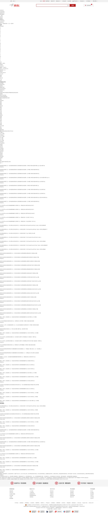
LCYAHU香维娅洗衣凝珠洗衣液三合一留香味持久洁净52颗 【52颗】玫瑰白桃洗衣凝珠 (17, 320)
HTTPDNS (82, 477)
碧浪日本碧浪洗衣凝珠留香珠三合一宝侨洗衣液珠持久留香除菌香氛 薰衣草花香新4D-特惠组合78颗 (19, 257)
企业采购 (69, 1)
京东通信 (92, 496)
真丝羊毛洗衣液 (3, 95)
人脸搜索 (8, 479)
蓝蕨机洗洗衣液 (49, 473)
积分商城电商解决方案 (60, 477)
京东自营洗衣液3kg (81, 473)
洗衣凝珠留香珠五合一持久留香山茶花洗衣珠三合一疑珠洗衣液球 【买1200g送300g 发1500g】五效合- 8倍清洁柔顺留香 (23, 245)
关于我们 (16, 502)
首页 (1, 23)
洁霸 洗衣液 (55, 473)
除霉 (1, 128)
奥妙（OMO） (3, 63)
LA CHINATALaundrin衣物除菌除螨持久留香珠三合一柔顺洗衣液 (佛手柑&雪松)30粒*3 (17, 209)
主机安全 (31, 479)
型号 (67, 479)
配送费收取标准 (33, 495)
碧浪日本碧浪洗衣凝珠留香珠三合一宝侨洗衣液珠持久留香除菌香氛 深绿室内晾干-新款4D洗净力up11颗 (20, 281)
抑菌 (1, 116)
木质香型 (2, 148)
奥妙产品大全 (17, 473)
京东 (19, 6)
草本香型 (2, 156)
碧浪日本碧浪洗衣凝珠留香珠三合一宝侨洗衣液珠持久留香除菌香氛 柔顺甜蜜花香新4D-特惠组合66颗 (20, 269)
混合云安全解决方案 (40, 479)
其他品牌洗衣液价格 (63, 473)
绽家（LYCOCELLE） (4, 68)
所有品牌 (2, 26)
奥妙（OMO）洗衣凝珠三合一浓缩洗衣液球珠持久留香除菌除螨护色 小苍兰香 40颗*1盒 (17, 368)
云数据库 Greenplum (11, 477)
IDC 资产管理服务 (76, 477)
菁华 (1, 76)
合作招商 (32, 502)
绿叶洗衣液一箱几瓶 (72, 473)
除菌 (1, 124)
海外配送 (31, 496)
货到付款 (51, 491)
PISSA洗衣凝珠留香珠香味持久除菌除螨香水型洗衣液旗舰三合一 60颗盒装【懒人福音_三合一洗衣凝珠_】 (21, 348)
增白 (1, 127)
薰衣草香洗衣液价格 (90, 473)
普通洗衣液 (5, 23)
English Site (85, 502)
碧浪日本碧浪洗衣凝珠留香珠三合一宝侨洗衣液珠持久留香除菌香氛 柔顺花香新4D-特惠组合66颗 (19, 285)
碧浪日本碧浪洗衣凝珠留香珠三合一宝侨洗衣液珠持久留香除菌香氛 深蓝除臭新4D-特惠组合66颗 (19, 273)
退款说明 (72, 493)
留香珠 (1, 85)
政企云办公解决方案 (69, 477)
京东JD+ (92, 498)
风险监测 (68, 502)
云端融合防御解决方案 (14, 479)
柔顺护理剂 (2, 87)
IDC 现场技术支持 (3, 477)
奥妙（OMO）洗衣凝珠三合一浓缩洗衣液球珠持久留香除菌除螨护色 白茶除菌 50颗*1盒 (17, 360)
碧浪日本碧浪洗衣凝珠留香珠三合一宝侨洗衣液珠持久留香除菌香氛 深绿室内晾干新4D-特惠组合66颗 (20, 265)
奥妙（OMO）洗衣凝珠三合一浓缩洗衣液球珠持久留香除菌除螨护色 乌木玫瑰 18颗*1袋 (17, 380)
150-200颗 (2, 133)
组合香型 (2, 149)
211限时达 (32, 492)
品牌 (25, 479)
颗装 (1, 107)
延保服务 (92, 493)
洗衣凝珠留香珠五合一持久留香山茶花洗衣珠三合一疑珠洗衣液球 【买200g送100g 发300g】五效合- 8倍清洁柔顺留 (23, 249)
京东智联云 (42, 477)
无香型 (1, 145)
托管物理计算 (3, 479)
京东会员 (64, 1)
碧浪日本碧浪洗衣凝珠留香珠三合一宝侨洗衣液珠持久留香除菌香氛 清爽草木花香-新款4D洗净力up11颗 (20, 313)
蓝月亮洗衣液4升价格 (32, 473)
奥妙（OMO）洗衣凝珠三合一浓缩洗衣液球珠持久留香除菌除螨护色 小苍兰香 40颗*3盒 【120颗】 (19, 332)
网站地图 (56, 479)
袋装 (1, 101)
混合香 (1, 147)
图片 (59, 479)
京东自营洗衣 (10, 473)
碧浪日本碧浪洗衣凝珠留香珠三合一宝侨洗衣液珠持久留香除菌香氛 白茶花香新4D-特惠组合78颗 (19, 309)
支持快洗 (2, 141)
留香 (1, 120)
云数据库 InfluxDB (33, 477)
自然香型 (2, 151)
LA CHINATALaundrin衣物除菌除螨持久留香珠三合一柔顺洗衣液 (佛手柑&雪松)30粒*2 (17, 205)
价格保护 (72, 492)
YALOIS (1, 74)
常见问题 (11, 495)
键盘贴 (1, 18)
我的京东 (58, 1)
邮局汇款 (51, 495)
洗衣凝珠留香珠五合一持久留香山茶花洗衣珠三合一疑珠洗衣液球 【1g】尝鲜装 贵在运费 (17, 233)
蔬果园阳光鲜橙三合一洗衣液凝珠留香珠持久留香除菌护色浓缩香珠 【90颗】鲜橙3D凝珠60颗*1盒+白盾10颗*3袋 (22, 165)
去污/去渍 (2, 125)
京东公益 (79, 502)
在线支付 (51, 492)
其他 (1, 112)
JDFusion (64, 479)
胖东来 (1, 71)
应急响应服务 (18, 477)
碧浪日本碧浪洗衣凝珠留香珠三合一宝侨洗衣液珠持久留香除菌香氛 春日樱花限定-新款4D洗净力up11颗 (20, 289)
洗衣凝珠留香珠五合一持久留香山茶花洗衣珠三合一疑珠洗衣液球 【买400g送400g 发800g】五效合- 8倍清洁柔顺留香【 (23, 229)
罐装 (1, 104)
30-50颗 (1, 137)
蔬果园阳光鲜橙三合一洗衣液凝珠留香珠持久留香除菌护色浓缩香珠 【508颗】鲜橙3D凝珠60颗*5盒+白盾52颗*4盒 (22, 181)
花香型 (1, 153)
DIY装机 (92, 492)
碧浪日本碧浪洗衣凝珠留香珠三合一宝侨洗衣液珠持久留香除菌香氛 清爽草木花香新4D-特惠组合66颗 (20, 261)
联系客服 (11, 498)
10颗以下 (2, 132)
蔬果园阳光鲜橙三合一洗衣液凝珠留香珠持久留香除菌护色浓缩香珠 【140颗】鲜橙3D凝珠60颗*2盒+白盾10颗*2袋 (22, 189)
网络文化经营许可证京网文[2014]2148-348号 (59, 506)
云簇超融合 (21, 479)
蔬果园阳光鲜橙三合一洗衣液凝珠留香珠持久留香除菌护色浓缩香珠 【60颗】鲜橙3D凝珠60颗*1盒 (19, 185)
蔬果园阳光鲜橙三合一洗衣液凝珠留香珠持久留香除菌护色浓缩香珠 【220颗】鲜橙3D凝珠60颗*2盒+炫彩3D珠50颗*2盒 (23, 197)
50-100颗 (2, 140)
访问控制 (28, 479)
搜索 (72, 5)
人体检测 (54, 477)
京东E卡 (92, 495)
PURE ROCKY (3, 72)
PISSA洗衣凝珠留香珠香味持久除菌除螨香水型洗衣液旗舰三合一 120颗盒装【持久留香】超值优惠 (19, 352)
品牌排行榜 (2, 12)
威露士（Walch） (3, 67)
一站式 (35, 479)
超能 (1, 75)
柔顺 (1, 117)
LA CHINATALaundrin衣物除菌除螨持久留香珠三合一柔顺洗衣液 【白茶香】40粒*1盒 (17, 217)
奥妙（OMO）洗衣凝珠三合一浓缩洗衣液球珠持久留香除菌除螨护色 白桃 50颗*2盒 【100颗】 (18, 317)
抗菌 (1, 123)
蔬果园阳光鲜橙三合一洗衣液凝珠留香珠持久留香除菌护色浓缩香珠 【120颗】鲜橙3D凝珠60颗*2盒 (19, 201)
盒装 (1, 108)
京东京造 (2, 66)
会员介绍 (11, 492)
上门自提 (31, 491)
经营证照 (70, 507)
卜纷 (1, 79)
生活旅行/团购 (12, 493)
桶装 (1, 103)
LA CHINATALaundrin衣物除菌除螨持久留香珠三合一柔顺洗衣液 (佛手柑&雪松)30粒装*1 (17, 213)
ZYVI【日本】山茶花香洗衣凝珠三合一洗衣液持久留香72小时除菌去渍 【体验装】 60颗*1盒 (18, 336)
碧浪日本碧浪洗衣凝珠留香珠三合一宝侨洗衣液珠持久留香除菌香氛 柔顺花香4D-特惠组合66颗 (18, 253)
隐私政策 (74, 502)
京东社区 (63, 502)
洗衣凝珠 (2, 83)
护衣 (1, 121)
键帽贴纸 (2, 19)
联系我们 (21, 502)
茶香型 (1, 157)
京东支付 (55, 509)
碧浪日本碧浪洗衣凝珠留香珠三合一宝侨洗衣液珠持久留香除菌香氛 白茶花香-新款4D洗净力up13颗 (19, 277)
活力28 (1, 77)
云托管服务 (23, 477)
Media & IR (91, 502)
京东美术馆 (2, 20)
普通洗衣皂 (2, 89)
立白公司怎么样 (24, 473)
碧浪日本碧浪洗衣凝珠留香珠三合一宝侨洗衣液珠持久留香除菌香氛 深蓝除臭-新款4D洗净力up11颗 (19, 293)
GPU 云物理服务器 (48, 477)
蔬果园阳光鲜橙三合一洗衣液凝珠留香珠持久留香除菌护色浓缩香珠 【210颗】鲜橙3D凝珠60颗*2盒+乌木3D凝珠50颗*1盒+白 (25, 177)
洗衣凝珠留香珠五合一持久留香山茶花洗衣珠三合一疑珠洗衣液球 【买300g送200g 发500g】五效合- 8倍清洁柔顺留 (23, 241)
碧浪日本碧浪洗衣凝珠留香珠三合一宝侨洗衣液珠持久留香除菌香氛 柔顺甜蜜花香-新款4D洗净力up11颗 (20, 305)
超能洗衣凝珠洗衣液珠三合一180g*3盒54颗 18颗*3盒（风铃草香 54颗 (14, 328)
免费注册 (47, 1)
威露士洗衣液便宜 (3, 473)
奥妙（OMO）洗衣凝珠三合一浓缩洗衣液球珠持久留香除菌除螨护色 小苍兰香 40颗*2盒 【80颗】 (19, 396)
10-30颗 (1, 139)
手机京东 (75, 1)
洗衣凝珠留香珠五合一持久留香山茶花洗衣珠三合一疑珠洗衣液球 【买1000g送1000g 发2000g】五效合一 (21, 237)
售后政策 (72, 491)
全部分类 (2, 10)
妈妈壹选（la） (3, 70)
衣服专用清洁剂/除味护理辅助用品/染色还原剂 (9, 92)
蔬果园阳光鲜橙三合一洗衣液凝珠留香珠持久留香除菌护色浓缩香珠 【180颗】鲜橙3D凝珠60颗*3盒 (19, 169)
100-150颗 (2, 136)
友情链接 (53, 502)
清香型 (1, 144)
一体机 (1, 15)
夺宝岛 (91, 491)
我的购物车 (89, 5)
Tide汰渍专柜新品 (41, 473)
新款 (61, 479)
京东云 (59, 509)
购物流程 (11, 491)
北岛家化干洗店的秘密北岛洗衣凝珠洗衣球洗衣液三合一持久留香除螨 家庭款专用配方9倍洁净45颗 (19, 384)
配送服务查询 (32, 493)
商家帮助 (37, 502)
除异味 (1, 115)
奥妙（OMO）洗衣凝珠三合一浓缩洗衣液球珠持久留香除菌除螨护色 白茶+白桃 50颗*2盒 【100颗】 (19, 400)
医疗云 (38, 477)
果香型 (1, 155)
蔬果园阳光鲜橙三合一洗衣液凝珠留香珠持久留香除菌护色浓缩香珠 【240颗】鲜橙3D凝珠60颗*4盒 (19, 173)
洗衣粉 (1, 91)
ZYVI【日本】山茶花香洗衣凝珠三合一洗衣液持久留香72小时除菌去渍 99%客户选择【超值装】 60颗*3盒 (21, 340)
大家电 (11, 496)
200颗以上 (2, 135)
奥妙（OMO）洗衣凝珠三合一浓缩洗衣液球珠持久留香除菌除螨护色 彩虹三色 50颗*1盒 (17, 364)
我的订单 (53, 1)
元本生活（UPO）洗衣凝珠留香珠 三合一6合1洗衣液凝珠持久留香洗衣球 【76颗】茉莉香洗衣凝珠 (19, 324)
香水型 (1, 152)
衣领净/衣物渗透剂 (3, 96)
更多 (1, 80)
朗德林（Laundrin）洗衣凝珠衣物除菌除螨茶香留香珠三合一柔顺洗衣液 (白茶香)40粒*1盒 (17, 356)
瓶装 (1, 109)
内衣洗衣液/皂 (3, 88)
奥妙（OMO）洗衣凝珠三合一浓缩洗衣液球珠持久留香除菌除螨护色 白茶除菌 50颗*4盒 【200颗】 (19, 376)
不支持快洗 (2, 143)
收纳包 (1, 16)
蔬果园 (1, 64)
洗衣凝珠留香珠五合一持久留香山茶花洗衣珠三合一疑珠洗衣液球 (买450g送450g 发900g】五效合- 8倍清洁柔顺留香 (23, 225)
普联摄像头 (2, 14)
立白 (1, 62)
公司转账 (51, 496)
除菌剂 (1, 93)
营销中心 (42, 502)
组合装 (1, 105)
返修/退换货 (72, 495)
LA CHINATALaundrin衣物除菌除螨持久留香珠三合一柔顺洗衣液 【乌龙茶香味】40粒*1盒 (17, 221)
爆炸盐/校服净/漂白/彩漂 (4, 97)
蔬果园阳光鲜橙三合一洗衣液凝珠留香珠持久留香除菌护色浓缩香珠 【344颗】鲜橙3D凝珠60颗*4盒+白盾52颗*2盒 (22, 193)
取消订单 (72, 496)
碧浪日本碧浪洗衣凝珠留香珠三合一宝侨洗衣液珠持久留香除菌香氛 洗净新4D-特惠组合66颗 (18, 297)
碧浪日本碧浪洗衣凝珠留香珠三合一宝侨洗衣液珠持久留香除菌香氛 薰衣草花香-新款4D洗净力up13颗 (20, 301)
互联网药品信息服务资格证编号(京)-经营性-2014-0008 (59, 504)
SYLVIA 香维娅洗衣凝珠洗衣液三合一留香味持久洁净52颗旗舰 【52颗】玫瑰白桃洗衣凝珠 (17, 344)
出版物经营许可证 (45, 506)
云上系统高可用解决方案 (49, 479)
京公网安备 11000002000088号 (33, 504)
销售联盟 (58, 502)
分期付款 (51, 493)
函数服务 (27, 477)
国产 (1, 158)
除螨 (1, 113)
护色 (1, 119)
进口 (1, 160)
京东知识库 (2, 11)
